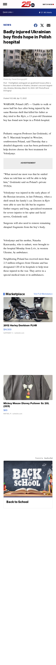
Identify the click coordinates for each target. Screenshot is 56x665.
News (7, 24)
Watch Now (48, 4)
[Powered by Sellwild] (48, 458)
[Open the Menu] (4, 4)
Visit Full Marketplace (43, 294)
